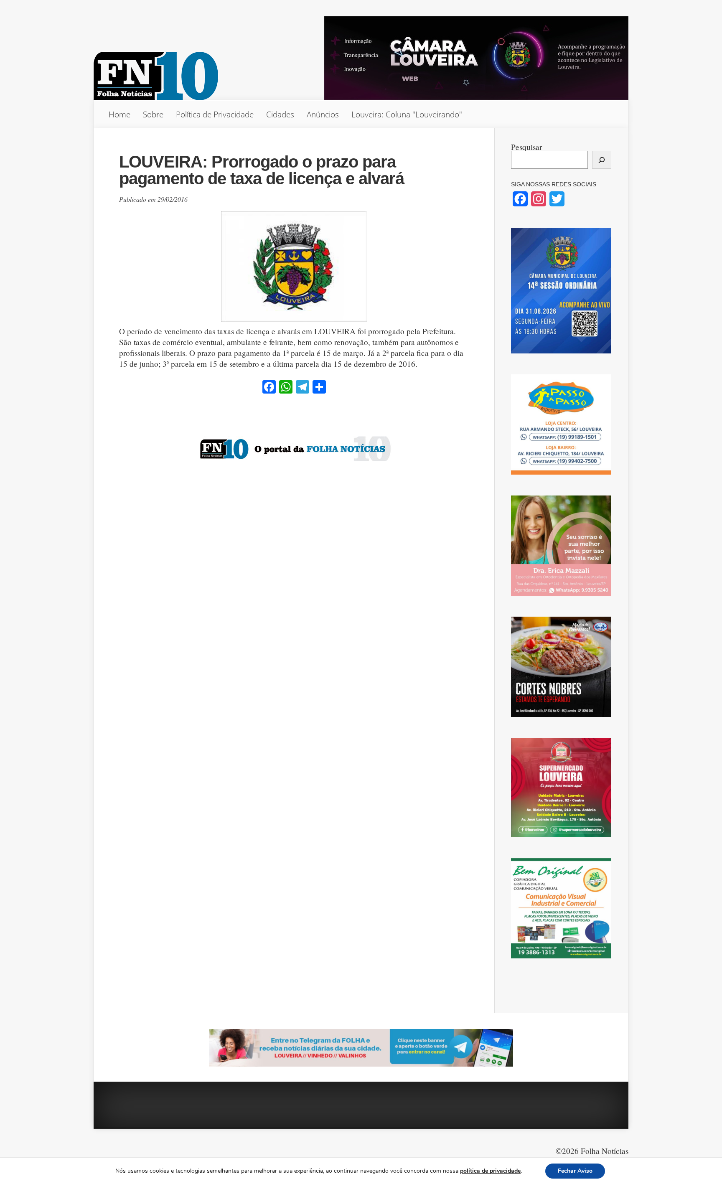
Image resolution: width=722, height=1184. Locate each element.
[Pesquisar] (601, 160)
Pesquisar (526, 147)
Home (119, 114)
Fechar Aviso (575, 1171)
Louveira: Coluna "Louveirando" (406, 114)
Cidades (280, 114)
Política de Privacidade (215, 114)
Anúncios (323, 114)
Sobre (153, 114)
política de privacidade (490, 1171)
